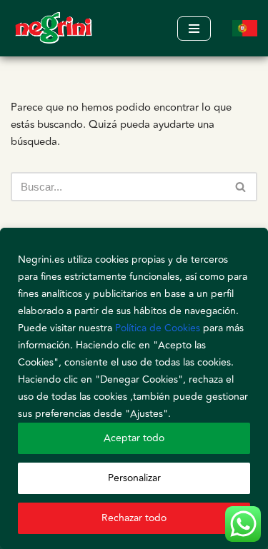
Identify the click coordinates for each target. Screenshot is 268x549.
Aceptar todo (134, 437)
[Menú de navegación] (194, 28)
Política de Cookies (157, 328)
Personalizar (134, 477)
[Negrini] (53, 28)
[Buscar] (241, 186)
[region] (134, 388)
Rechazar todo (134, 517)
